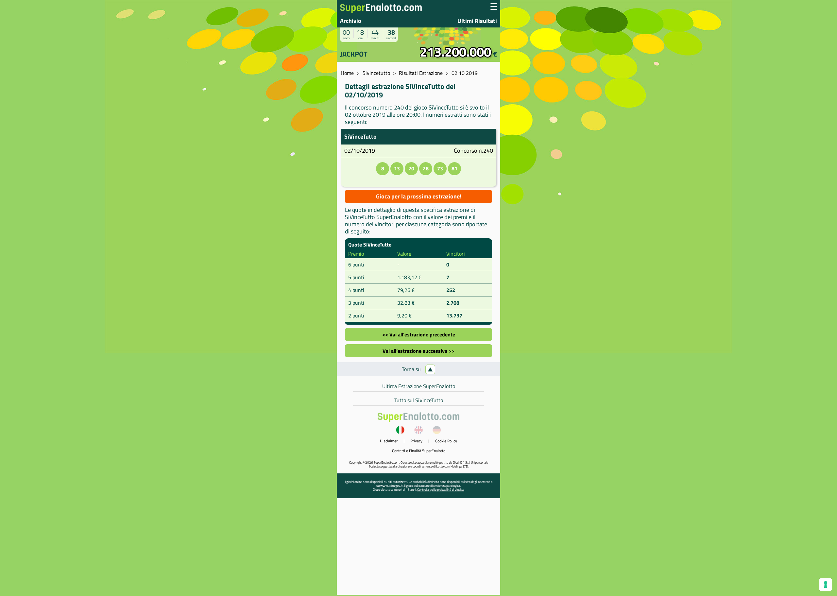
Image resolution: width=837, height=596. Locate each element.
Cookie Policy (446, 441)
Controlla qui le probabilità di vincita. (440, 489)
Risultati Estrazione (421, 73)
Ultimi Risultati (477, 20)
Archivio (350, 20)
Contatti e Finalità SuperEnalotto (418, 451)
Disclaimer (389, 441)
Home (347, 73)
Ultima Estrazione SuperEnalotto (418, 386)
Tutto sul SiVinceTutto (418, 400)
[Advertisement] (418, 549)
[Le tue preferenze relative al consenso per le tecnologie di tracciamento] (825, 584)
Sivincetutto (376, 73)
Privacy (416, 441)
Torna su (412, 369)
